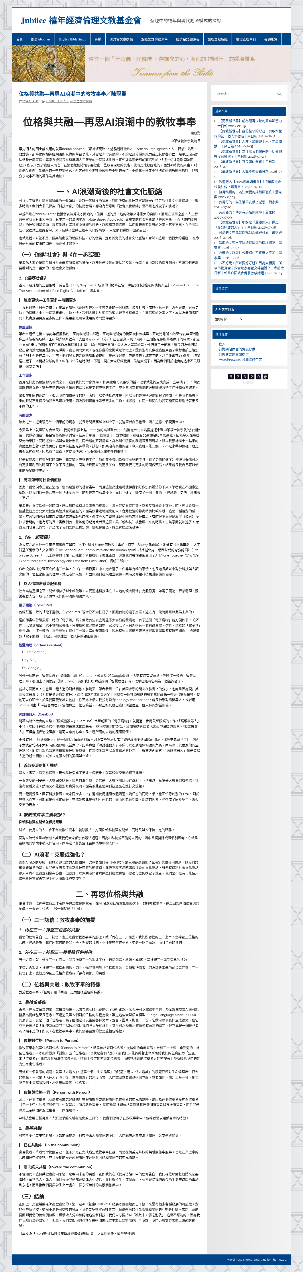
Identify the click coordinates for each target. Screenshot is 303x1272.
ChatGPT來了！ (57, 101)
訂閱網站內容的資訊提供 (237, 349)
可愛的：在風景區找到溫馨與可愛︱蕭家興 (250, 233)
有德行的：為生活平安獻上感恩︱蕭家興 (249, 202)
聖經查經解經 (218, 39)
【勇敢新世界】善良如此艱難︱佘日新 (247, 162)
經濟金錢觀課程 (187, 39)
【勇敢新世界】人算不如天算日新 (244, 172)
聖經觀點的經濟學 (154, 39)
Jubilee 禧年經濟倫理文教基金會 (81, 20)
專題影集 (270, 39)
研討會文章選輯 (121, 39)
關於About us (40, 39)
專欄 (97, 39)
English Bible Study (72, 39)
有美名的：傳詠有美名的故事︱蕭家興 (247, 212)
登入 (222, 344)
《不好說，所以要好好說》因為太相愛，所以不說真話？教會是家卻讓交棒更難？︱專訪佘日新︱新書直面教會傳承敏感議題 (249, 268)
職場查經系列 (246, 39)
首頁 (19, 39)
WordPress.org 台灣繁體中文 (240, 360)
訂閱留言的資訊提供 (234, 354)
